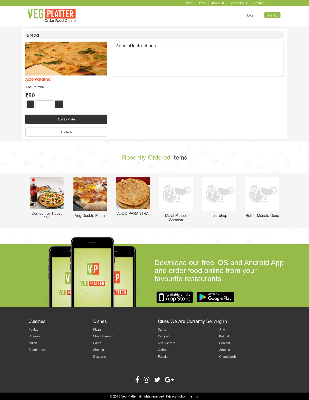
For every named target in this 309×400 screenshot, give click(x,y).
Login (251, 15)
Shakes (98, 349)
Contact (258, 3)
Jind (222, 329)
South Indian (38, 349)
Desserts (99, 356)
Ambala (224, 349)
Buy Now (66, 132)
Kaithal (224, 336)
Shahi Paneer (103, 336)
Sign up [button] (272, 15)
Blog (189, 3)
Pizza (97, 329)
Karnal (162, 329)
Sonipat (224, 343)
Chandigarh (227, 356)
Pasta (97, 343)
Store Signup (239, 3)
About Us (217, 3)
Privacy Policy (176, 396)
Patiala (163, 356)
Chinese (34, 336)
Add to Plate (66, 119)
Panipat (163, 336)
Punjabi (34, 329)
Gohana (163, 349)
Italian (33, 343)
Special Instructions (136, 46)
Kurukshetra (166, 343)
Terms (193, 396)
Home (201, 3)
